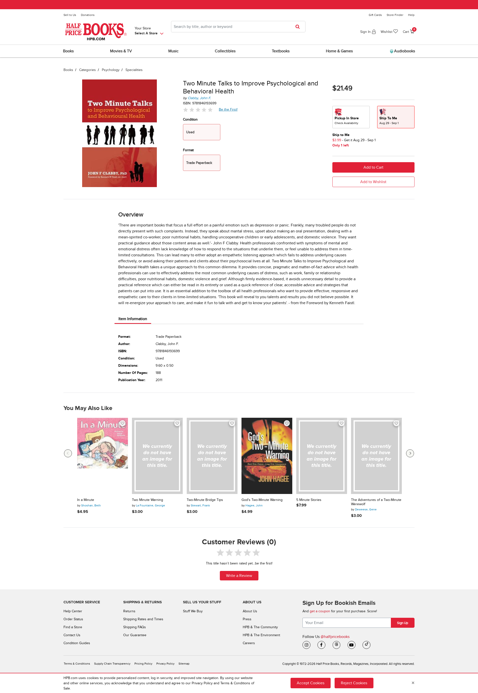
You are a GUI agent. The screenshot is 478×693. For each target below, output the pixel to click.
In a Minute (85, 500)
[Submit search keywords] (299, 26)
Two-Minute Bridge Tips (205, 500)
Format (188, 150)
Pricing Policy (143, 664)
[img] (198, 110)
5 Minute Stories (308, 500)
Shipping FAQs (134, 627)
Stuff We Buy (193, 611)
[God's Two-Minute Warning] (266, 456)
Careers (249, 643)
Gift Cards (375, 15)
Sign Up (402, 623)
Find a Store (72, 627)
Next (410, 453)
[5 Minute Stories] (321, 456)
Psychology (111, 70)
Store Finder (395, 15)
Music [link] (173, 51)
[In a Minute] (102, 456)
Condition (190, 119)
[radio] (351, 117)
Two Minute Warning (147, 500)
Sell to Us (69, 15)
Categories (87, 70)
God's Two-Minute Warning (262, 500)
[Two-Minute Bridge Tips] (212, 456)
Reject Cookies (354, 683)
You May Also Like (87, 408)
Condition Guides (76, 643)
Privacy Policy (165, 664)
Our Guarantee (134, 635)
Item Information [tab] (133, 318)
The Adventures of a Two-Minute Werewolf (376, 502)
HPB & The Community (260, 627)
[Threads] (337, 645)
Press (247, 619)
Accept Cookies (310, 683)
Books (68, 70)
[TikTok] (366, 645)
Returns (129, 611)
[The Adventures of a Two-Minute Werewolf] (376, 456)
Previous (68, 453)
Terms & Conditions (77, 664)
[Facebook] (321, 645)
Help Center (72, 611)
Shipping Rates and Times (143, 619)
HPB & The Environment (261, 635)
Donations (88, 15)
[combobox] (238, 26)
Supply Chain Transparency (112, 664)
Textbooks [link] (281, 51)
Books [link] (68, 51)
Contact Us (71, 635)
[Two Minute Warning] (157, 456)
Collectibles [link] (225, 51)
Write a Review (239, 575)
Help (411, 15)
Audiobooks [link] (404, 51)
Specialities (134, 70)
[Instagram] (306, 645)
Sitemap (184, 664)
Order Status (73, 619)
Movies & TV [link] (121, 51)
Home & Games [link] (339, 51)
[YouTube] (352, 645)
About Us (250, 611)
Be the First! (228, 109)
